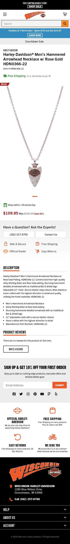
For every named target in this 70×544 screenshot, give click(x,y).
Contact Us (51, 234)
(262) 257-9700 (19, 234)
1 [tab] (35, 196)
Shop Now (35, 35)
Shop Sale (35, 6)
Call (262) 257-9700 (27, 499)
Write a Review (16, 349)
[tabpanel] (35, 136)
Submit (59, 385)
